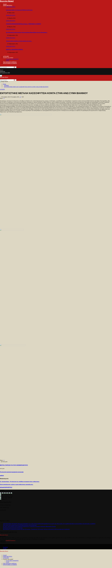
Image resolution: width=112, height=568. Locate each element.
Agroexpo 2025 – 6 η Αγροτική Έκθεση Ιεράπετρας (19, 10)
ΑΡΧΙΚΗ (2, 89)
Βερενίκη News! (7, 1)
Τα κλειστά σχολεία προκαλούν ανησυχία (11, 472)
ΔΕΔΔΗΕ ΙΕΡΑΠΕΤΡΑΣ (6, 487)
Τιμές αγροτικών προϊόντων (10, 61)
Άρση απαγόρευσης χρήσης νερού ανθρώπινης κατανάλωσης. (16, 484)
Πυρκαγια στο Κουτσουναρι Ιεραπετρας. (13, 527)
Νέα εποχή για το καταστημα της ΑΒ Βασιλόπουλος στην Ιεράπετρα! (20, 525)
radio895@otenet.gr (10, 540)
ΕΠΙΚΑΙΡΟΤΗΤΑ (7, 5)
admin (2, 475)
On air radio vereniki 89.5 (12, 59)
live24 (7, 60)
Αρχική (5, 4)
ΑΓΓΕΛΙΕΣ (6, 56)
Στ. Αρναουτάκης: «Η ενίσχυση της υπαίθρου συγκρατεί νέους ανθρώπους (19, 481)
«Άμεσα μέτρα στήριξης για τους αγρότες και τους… (19, 41)
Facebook (5, 547)
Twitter (4, 548)
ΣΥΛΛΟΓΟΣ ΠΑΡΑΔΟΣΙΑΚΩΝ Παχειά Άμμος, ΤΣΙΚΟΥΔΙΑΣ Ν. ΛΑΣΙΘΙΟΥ (23, 24)
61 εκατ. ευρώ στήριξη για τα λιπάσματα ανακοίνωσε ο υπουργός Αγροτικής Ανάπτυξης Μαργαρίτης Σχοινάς (29, 526)
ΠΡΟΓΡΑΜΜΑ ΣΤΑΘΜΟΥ (10, 63)
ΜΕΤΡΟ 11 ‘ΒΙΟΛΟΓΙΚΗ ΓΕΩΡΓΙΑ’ (14, 49)
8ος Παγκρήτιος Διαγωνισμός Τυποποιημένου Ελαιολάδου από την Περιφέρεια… (27, 32)
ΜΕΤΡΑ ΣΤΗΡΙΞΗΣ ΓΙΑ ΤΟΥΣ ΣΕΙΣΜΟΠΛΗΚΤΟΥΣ (14, 465)
